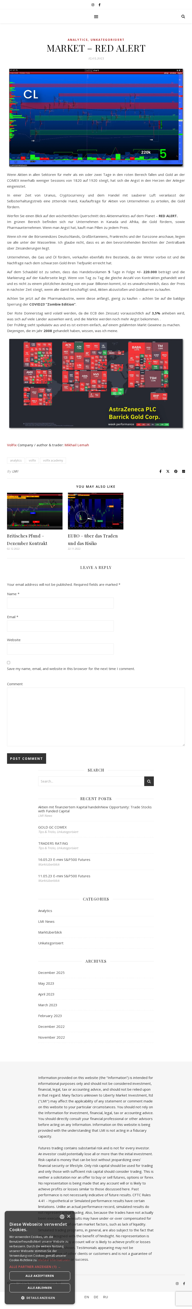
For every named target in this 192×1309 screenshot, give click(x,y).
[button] (39, 1267)
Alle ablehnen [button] (40, 1288)
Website (14, 639)
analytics (16, 460)
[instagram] (93, 5)
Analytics (78, 40)
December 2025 (51, 972)
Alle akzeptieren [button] (40, 1276)
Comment (15, 683)
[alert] (40, 1257)
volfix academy (53, 460)
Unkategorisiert (108, 40)
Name (13, 593)
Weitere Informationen (54, 1260)
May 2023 (46, 983)
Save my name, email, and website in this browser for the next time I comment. (71, 668)
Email (12, 616)
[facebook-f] (99, 5)
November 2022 (51, 1037)
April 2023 (46, 994)
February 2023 (50, 1015)
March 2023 (47, 1005)
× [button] (68, 1216)
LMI (15, 471)
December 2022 (51, 1026)
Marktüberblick (50, 932)
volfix (32, 460)
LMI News (46, 921)
